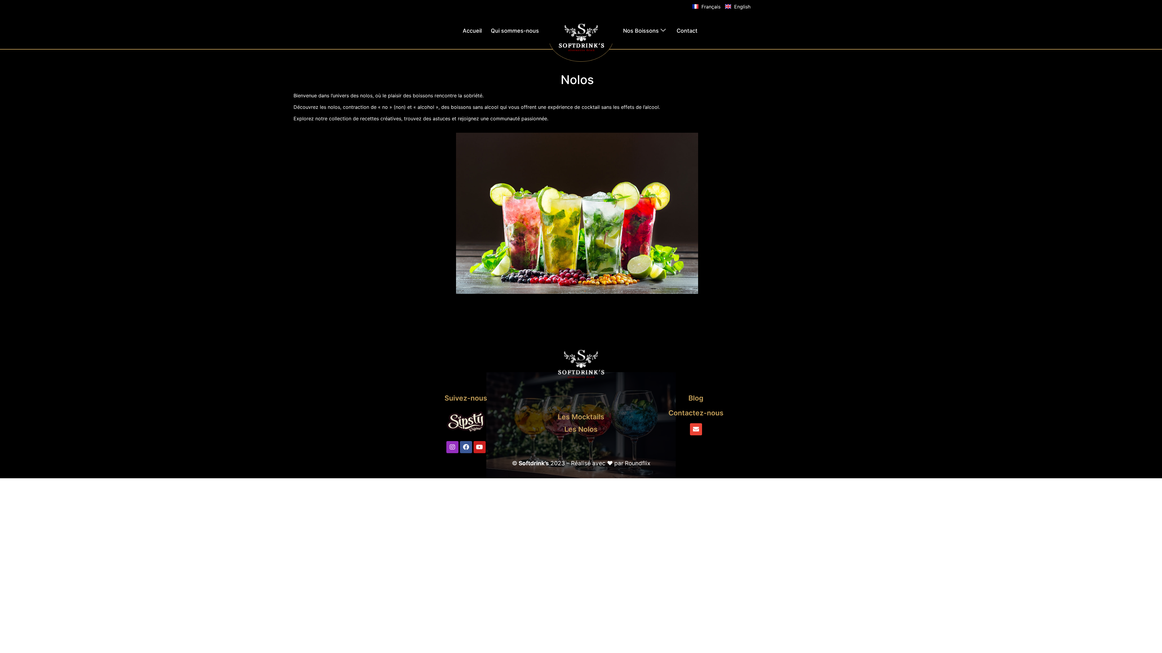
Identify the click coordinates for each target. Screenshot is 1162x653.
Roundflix (637, 463)
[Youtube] (480, 447)
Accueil (472, 31)
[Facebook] (466, 447)
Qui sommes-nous (515, 31)
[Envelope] (696, 429)
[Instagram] (452, 447)
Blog (695, 398)
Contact (687, 31)
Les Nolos (581, 429)
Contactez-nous (696, 413)
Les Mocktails (581, 417)
